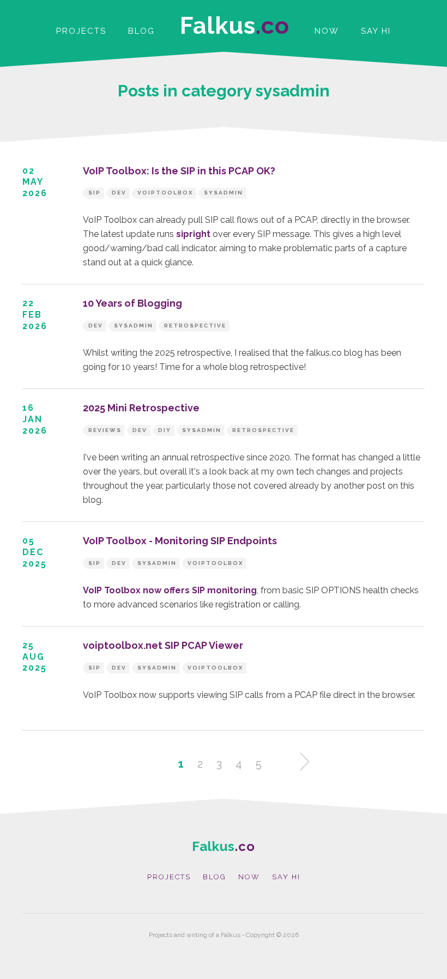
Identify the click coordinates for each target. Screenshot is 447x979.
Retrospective (195, 326)
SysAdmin (223, 193)
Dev (119, 193)
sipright (193, 234)
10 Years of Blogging (132, 303)
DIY (164, 430)
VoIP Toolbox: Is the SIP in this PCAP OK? (179, 171)
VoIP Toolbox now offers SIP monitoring (170, 590)
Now (327, 31)
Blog (141, 31)
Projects (81, 31)
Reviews (105, 430)
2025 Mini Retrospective (141, 408)
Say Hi (376, 31)
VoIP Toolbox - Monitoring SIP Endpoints (180, 540)
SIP (94, 193)
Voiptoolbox (165, 193)
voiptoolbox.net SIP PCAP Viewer (163, 645)
